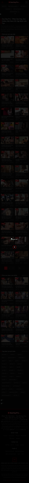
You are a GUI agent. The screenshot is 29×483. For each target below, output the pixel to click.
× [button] (14, 247)
